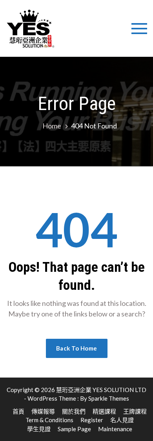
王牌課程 (135, 411)
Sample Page (74, 428)
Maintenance (115, 428)
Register (91, 419)
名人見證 (122, 419)
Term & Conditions (49, 419)
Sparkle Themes (108, 398)
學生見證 (39, 428)
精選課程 (104, 411)
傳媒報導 (43, 411)
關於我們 (74, 411)
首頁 (18, 411)
